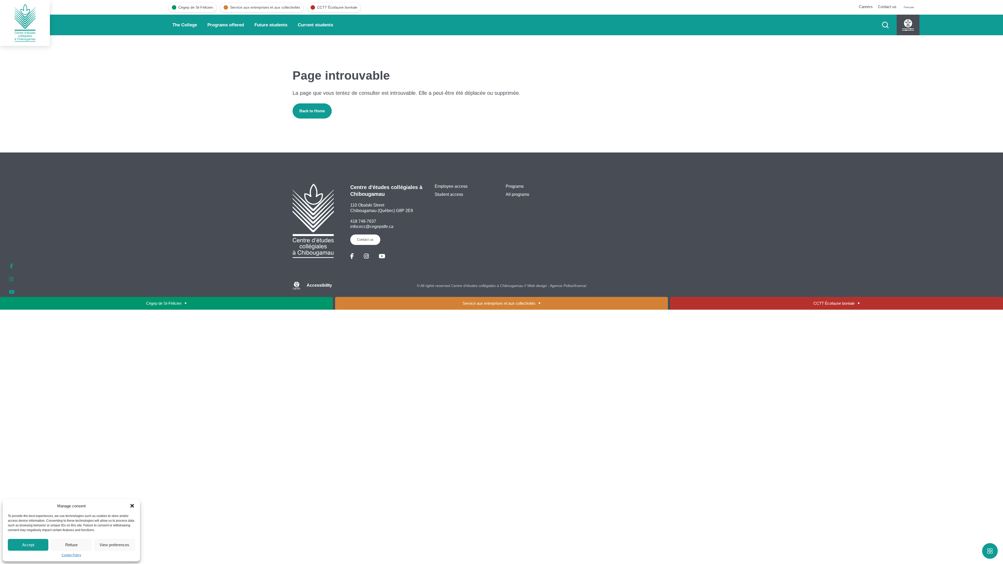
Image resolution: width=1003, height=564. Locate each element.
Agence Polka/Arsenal (568, 286)
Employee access (451, 186)
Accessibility (319, 285)
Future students (270, 24)
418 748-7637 (363, 221)
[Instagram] (366, 256)
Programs (515, 186)
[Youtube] (382, 256)
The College (184, 24)
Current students (315, 24)
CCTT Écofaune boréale (834, 303)
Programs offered (225, 24)
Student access (449, 194)
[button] (132, 505)
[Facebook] (352, 256)
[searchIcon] (885, 25)
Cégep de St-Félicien (164, 303)
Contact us (887, 6)
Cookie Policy (71, 555)
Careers (866, 6)
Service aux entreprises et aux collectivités (499, 303)
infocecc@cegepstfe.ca (371, 226)
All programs (517, 194)
